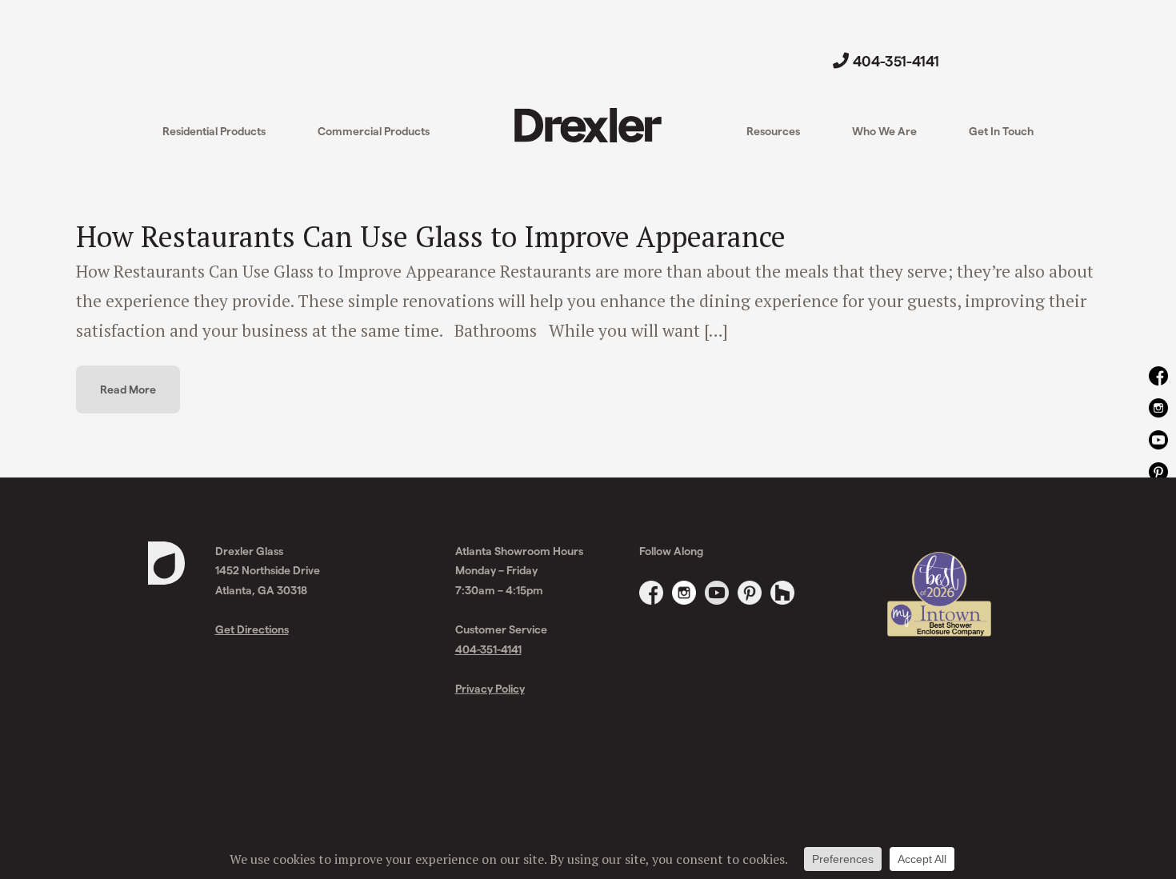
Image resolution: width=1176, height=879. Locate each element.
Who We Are (884, 131)
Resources (773, 131)
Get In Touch (1001, 131)
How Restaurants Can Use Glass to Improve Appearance (431, 236)
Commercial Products (374, 131)
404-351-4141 (896, 60)
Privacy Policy (490, 688)
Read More (128, 389)
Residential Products (214, 131)
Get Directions (252, 629)
